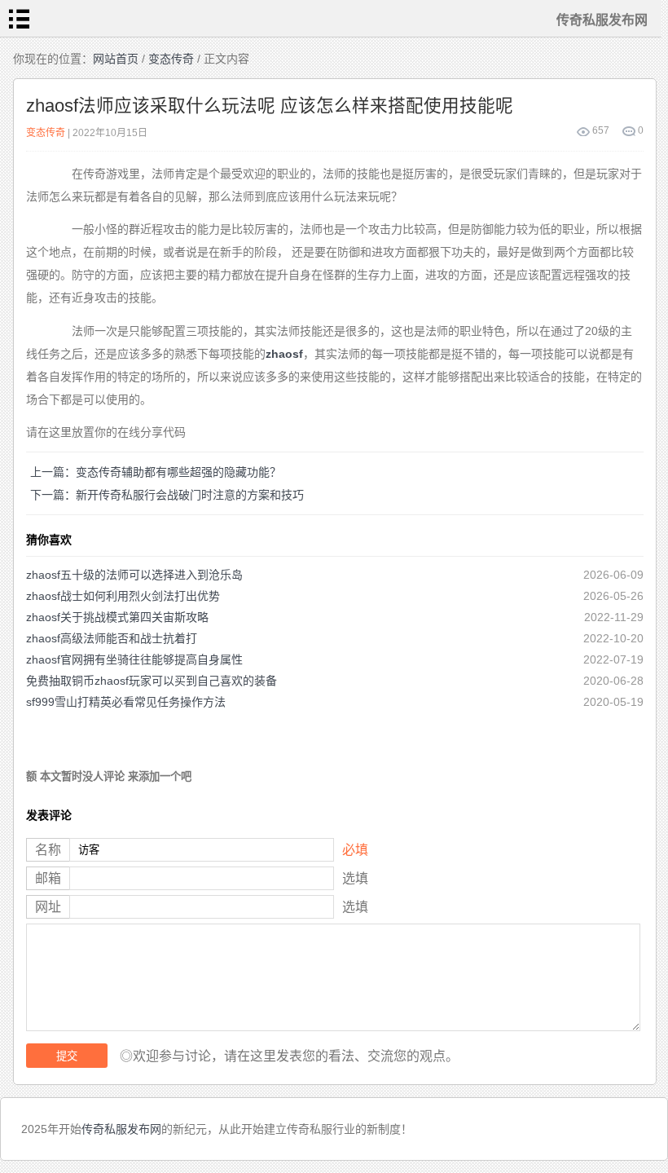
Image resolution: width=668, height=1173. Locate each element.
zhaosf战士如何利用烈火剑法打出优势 (123, 595)
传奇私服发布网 (121, 1129)
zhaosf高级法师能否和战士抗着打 (111, 638)
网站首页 (115, 58)
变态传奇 (171, 58)
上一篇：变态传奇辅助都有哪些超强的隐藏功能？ (155, 471)
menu (19, 19)
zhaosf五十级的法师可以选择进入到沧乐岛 (134, 574)
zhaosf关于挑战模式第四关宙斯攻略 (117, 617)
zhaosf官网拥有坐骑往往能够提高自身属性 (134, 659)
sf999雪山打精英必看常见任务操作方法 (126, 701)
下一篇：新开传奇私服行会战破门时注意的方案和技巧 (167, 494)
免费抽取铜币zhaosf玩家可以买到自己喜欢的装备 (151, 680)
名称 (48, 850)
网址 (48, 907)
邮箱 (48, 878)
